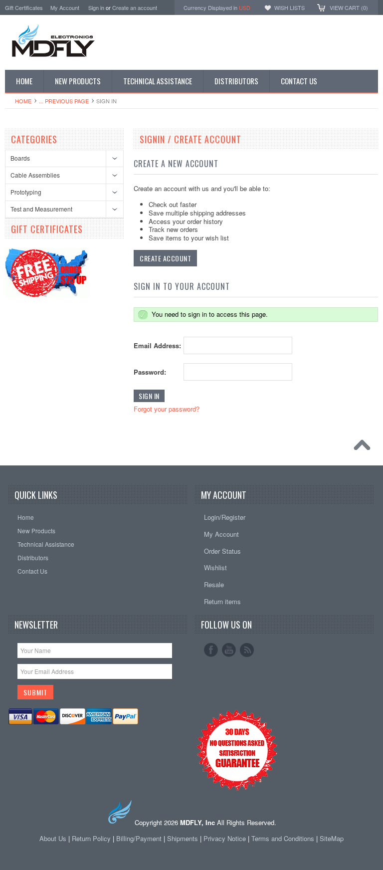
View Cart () (349, 7)
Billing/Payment (139, 838)
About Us (52, 838)
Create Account (165, 258)
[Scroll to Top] (365, 447)
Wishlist (215, 567)
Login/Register (224, 517)
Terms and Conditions (283, 838)
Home (23, 101)
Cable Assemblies (35, 175)
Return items (222, 601)
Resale (214, 584)
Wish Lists (289, 7)
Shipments (182, 838)
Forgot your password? (166, 409)
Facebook (211, 650)
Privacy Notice (224, 838)
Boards (20, 158)
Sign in (96, 7)
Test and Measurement (41, 209)
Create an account (134, 7)
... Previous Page (64, 101)
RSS (247, 650)
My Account (64, 7)
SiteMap (332, 838)
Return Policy (91, 838)
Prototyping (25, 192)
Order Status (222, 551)
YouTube (229, 650)
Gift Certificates (24, 7)
